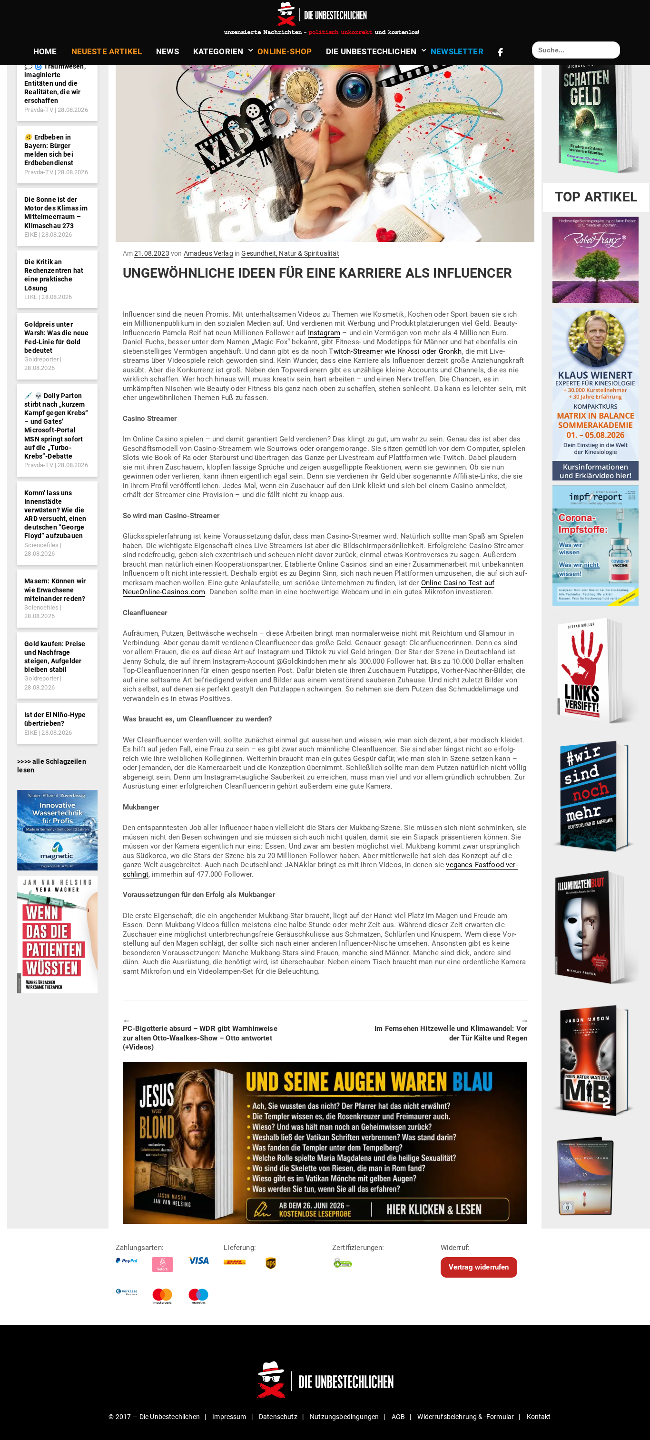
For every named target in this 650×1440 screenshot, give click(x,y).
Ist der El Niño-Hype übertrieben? (55, 719)
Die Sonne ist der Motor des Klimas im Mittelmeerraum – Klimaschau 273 (56, 213)
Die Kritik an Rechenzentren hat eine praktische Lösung (53, 275)
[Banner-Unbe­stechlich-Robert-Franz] (595, 259)
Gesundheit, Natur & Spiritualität (290, 253)
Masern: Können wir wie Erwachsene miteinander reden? (55, 589)
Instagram (324, 333)
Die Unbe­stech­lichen (371, 51)
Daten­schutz (278, 1416)
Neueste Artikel (106, 51)
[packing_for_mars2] (595, 1173)
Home (45, 51)
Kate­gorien (218, 51)
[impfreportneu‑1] (595, 545)
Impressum (229, 1416)
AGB (398, 1416)
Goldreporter (41, 359)
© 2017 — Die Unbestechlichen (154, 1416)
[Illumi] (595, 928)
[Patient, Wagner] (57, 934)
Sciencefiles (41, 545)
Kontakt (539, 1416)
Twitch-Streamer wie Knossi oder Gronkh (395, 351)
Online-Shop (284, 51)
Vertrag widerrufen (479, 1267)
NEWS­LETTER (457, 51)
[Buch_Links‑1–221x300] (595, 668)
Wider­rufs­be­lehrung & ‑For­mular (465, 1416)
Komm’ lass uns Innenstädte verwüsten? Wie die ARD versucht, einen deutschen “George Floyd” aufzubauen (55, 514)
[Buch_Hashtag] (595, 795)
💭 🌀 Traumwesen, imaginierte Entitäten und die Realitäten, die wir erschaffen (54, 83)
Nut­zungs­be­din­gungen (344, 1416)
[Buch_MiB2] (595, 1060)
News (167, 51)
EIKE (30, 234)
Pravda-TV (38, 109)
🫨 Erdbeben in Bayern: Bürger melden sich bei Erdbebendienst (48, 150)
